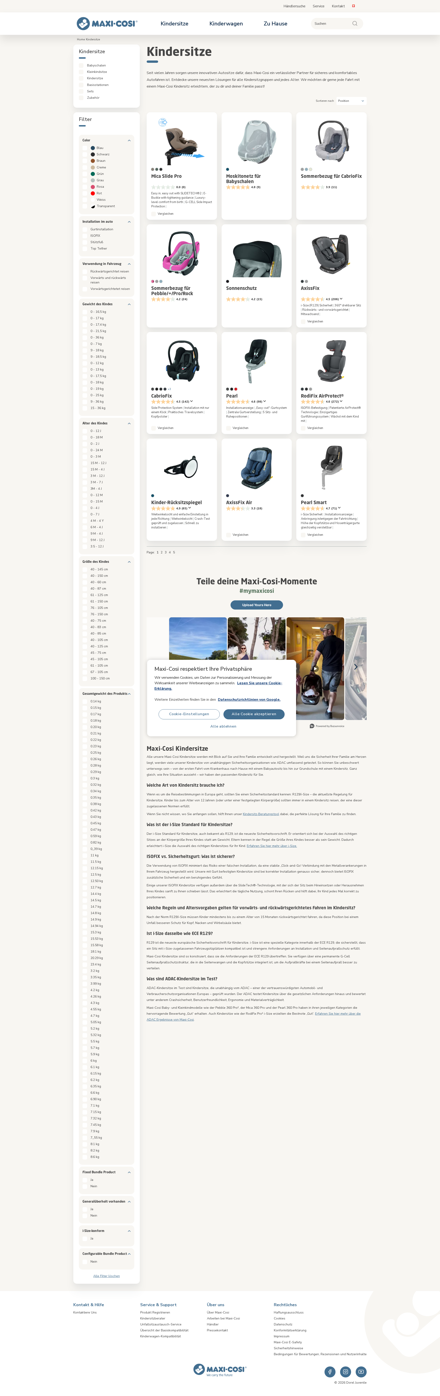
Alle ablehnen (223, 726)
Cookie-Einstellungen (189, 714)
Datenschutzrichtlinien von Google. (249, 699)
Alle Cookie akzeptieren (254, 714)
